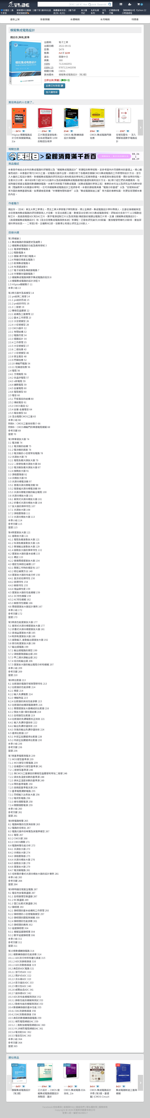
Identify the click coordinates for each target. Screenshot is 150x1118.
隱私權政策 (91, 1106)
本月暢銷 (105, 19)
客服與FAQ (69, 1106)
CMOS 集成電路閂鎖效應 (100, 136)
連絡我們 (80, 1106)
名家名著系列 (95, 11)
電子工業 (63, 42)
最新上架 (15, 19)
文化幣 (104, 11)
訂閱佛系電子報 (114, 11)
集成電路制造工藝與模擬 (126, 1091)
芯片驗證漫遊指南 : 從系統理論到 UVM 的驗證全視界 (48, 138)
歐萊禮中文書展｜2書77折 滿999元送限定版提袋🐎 (34, 11)
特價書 (135, 19)
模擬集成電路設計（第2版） (73, 74)
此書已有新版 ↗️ (54, 85)
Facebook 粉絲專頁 (52, 1106)
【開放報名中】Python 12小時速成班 (134, 11)
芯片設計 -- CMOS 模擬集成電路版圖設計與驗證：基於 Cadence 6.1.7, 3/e (49, 1095)
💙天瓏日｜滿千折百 (7, 11)
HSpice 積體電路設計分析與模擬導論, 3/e (22, 138)
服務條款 (103, 1106)
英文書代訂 (84, 11)
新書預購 (45, 19)
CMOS (62, 71)
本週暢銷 (75, 19)
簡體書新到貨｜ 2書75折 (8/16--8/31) (64, 11)
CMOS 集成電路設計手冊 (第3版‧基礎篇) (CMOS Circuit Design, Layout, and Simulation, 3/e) (100, 1096)
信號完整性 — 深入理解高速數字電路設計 (126, 138)
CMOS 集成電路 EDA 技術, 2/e (74, 1091)
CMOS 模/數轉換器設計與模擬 (74, 136)
